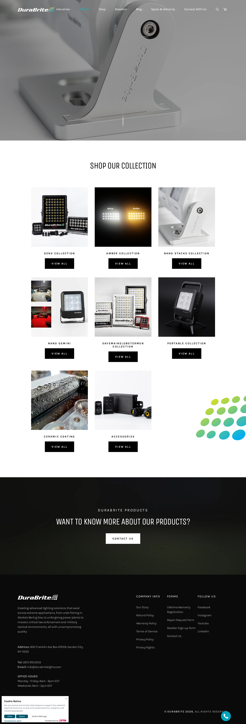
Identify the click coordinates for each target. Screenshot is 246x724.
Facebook (204, 607)
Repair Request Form (180, 620)
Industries (63, 9)
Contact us (123, 538)
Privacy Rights (145, 647)
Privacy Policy (145, 639)
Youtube (203, 623)
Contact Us (174, 636)
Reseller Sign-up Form (181, 628)
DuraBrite (175, 711)
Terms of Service (146, 631)
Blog (139, 9)
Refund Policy (145, 615)
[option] (123, 70)
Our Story (142, 607)
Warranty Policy (146, 623)
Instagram (205, 615)
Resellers (121, 9)
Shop (102, 9)
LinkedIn (203, 631)
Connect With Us (195, 9)
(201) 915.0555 (32, 662)
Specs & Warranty (163, 9)
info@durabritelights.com (44, 667)
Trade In (84, 9)
